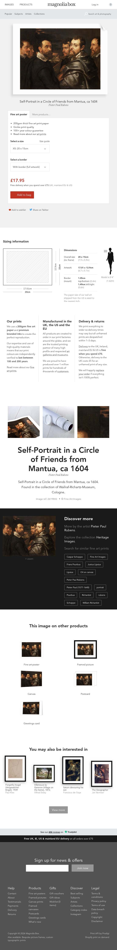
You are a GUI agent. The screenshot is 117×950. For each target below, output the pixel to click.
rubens (101, 595)
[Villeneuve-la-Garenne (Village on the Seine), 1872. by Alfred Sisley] (44, 773)
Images (9, 4)
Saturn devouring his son (73, 788)
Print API (94, 933)
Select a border (18, 159)
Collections (39, 13)
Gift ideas (55, 897)
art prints (41, 134)
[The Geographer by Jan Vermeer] (101, 774)
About (11, 897)
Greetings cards (37, 917)
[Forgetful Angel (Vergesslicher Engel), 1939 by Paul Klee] (15, 769)
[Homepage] (58, 5)
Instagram (76, 914)
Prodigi (105, 933)
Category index (79, 909)
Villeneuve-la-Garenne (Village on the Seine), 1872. (43, 787)
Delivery (83, 346)
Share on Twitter (40, 210)
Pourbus (71, 595)
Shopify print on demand (97, 937)
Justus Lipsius (94, 564)
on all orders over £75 (58, 838)
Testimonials (14, 901)
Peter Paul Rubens (75, 579)
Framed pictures (37, 897)
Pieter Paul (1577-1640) (78, 587)
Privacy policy (98, 901)
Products (26, 4)
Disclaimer (97, 921)
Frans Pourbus (73, 564)
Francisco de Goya (72, 792)
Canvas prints (36, 901)
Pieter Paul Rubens (58, 105)
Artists (28, 13)
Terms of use (98, 905)
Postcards (34, 913)
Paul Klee (9, 792)
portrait (100, 587)
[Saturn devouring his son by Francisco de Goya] (72, 770)
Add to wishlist (19, 210)
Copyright (96, 917)
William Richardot (91, 602)
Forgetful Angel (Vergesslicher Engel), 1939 (13, 787)
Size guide (45, 141)
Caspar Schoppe (75, 556)
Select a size (30, 141)
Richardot (86, 595)
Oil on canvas (86, 572)
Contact (12, 893)
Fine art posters (37, 893)
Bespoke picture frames (33, 937)
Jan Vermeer (98, 792)
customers (62, 371)
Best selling (77, 893)
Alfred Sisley (40, 792)
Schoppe (71, 602)
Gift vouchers (57, 893)
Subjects (18, 13)
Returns (12, 914)
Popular (8, 13)
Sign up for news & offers (58, 860)
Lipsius (70, 572)
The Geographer (100, 789)
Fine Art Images (97, 556)
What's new (35, 921)
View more (58, 810)
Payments (13, 905)
